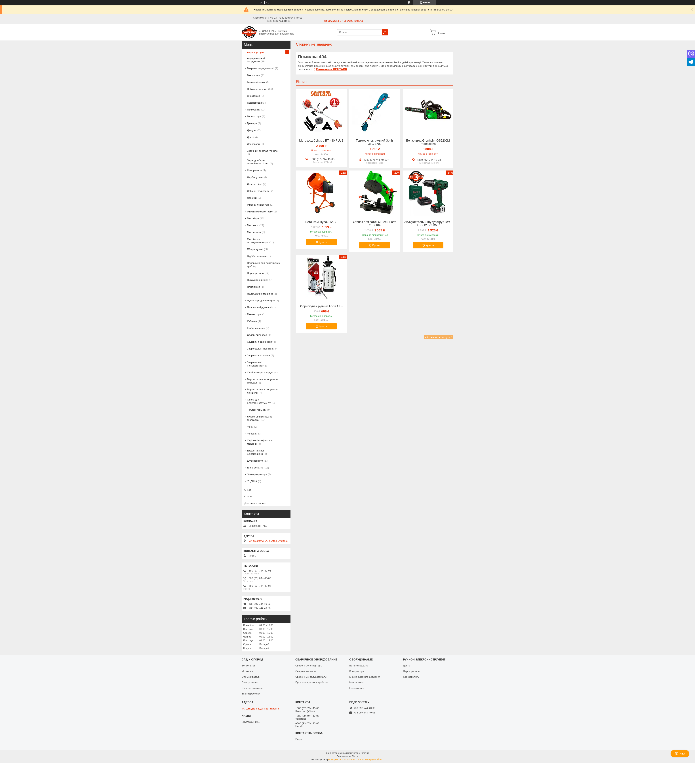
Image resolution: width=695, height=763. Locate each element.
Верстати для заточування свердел (262, 381)
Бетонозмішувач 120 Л (321, 222)
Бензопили (253, 75)
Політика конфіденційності (370, 759)
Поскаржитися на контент (341, 759)
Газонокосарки (255, 102)
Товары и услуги (254, 52)
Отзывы (248, 496)
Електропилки (255, 467)
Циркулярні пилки (257, 279)
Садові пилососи (257, 334)
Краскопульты (411, 676)
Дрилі (250, 137)
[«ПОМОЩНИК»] (249, 32)
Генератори (254, 116)
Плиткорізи (253, 286)
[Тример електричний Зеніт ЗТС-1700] (374, 111)
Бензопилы (248, 665)
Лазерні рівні (254, 184)
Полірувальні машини (260, 293)
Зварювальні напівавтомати (255, 364)
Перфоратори (255, 273)
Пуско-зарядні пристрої (261, 300)
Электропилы (250, 682)
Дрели (406, 665)
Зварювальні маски (258, 355)
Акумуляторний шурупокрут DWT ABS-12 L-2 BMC (428, 223)
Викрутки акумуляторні (260, 68)
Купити (323, 242)
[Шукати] (385, 32)
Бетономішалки (256, 82)
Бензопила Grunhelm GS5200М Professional (428, 142)
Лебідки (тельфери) (258, 190)
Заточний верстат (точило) (263, 150)
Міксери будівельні (258, 204)
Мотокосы (247, 671)
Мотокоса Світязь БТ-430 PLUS (321, 140)
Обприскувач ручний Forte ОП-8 (321, 306)
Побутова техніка (257, 89)
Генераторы (356, 688)
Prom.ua (365, 753)
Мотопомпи (254, 232)
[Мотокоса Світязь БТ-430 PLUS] (321, 111)
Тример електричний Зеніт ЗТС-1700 (374, 142)
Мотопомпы (356, 682)
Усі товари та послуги (437, 337)
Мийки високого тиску (260, 211)
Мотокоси (252, 225)
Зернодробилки (251, 693)
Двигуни (251, 130)
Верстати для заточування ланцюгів (262, 391)
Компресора (254, 170)
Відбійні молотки (257, 256)
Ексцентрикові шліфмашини (255, 452)
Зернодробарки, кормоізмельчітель (258, 162)
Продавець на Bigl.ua (348, 756)
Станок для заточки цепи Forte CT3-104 (374, 223)
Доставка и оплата (255, 503)
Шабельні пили (256, 328)
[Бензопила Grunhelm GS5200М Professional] (428, 111)
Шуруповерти (255, 460)
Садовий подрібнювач (260, 341)
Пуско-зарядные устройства (311, 682)
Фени (250, 426)
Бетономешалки (358, 665)
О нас (247, 489)
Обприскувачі (255, 249)
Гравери (252, 123)
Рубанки (252, 321)
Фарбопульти (255, 177)
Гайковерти (253, 109)
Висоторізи (253, 95)
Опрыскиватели (251, 676)
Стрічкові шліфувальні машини (260, 442)
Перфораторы (411, 671)
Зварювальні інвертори (260, 348)
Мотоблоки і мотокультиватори (257, 241)
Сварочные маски (306, 671)
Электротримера (257, 474)
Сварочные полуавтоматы (311, 676)
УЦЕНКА (252, 481)
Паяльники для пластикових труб (263, 264)
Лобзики (252, 197)
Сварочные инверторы (308, 665)
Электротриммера (252, 688)
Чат (682, 753)
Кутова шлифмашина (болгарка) (259, 418)
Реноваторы (254, 314)
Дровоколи (253, 143)
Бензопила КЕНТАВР (331, 69)
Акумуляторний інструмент (256, 60)
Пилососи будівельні (259, 307)
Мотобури (253, 218)
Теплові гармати (256, 409)
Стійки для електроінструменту (259, 401)
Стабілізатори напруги (260, 372)
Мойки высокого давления (364, 676)
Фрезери (252, 433)
